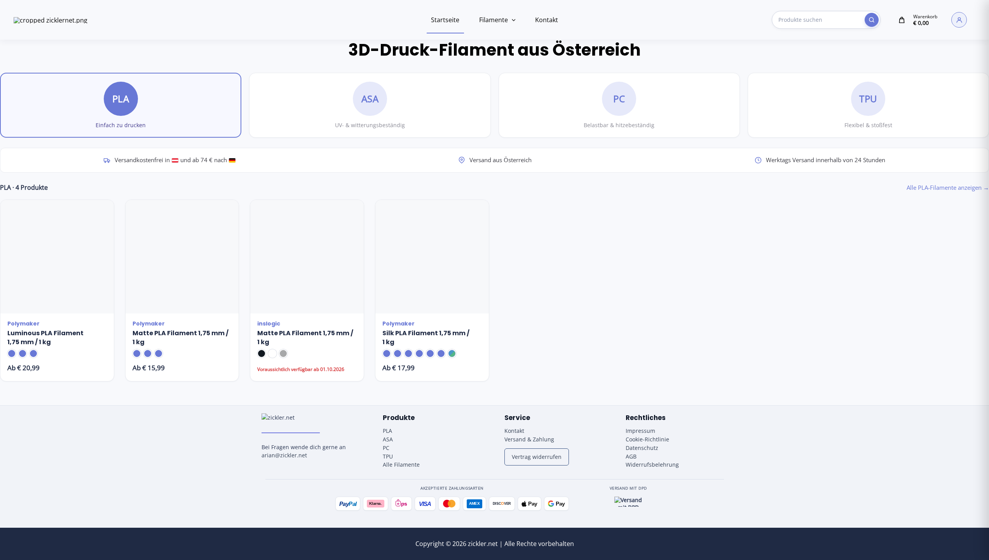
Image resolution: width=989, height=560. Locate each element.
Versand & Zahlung (529, 439)
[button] (512, 20)
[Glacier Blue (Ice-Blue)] (147, 353)
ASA (388, 439)
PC (386, 448)
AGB (631, 456)
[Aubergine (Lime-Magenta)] (430, 353)
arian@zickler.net (284, 455)
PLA (387, 430)
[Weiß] (272, 353)
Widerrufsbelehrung (652, 464)
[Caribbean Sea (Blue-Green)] (452, 353)
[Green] (408, 353)
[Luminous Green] (22, 353)
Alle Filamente (401, 464)
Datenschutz (642, 448)
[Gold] (386, 353)
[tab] (120, 105)
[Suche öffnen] (872, 20)
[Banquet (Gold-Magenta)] (441, 353)
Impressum (640, 430)
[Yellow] (419, 353)
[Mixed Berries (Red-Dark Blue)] (158, 353)
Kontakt (546, 20)
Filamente (493, 20)
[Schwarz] (261, 353)
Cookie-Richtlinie (647, 439)
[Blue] (397, 353)
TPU (388, 456)
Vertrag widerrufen (537, 456)
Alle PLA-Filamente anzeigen (948, 187)
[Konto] (959, 20)
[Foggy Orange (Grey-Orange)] (137, 353)
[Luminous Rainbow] (33, 353)
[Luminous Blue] (11, 353)
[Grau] (283, 353)
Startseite (445, 20)
